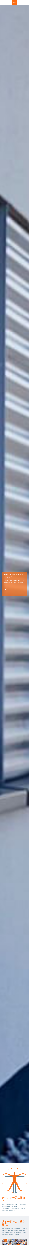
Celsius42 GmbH (14, 2)
